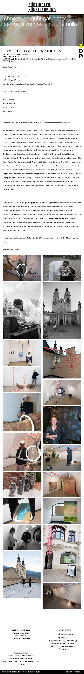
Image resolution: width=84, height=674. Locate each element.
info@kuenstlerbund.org (64, 634)
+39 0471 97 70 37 (64, 630)
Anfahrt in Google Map (21, 638)
